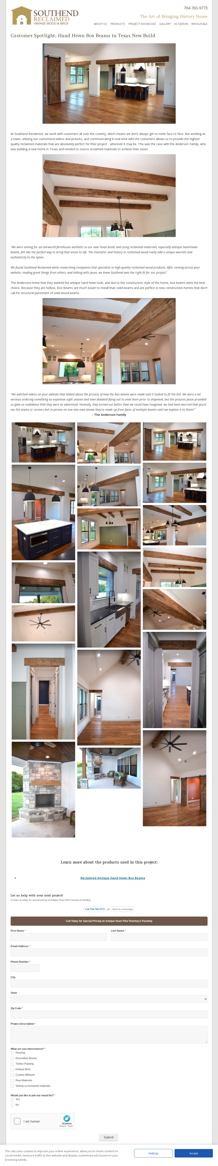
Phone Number (20, 962)
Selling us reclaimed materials (32, 1085)
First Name (18, 931)
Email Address (20, 946)
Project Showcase (142, 24)
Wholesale (199, 24)
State (14, 993)
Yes (17, 1099)
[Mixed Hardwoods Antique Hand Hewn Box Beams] (43, 442)
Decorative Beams (26, 1058)
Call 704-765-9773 (95, 909)
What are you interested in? (28, 1049)
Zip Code (17, 1008)
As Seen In (181, 24)
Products (117, 24)
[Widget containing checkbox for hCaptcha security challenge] (43, 1121)
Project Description (23, 1024)
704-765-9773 (196, 8)
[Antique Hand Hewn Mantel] (43, 790)
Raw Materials (23, 1080)
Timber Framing (24, 1063)
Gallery (165, 24)
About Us (100, 24)
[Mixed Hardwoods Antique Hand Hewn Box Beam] (109, 486)
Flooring (20, 1052)
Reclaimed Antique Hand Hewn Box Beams (112, 878)
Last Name (118, 931)
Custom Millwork (25, 1074)
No (17, 1104)
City (13, 977)
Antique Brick (23, 1069)
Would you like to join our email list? (33, 1095)
